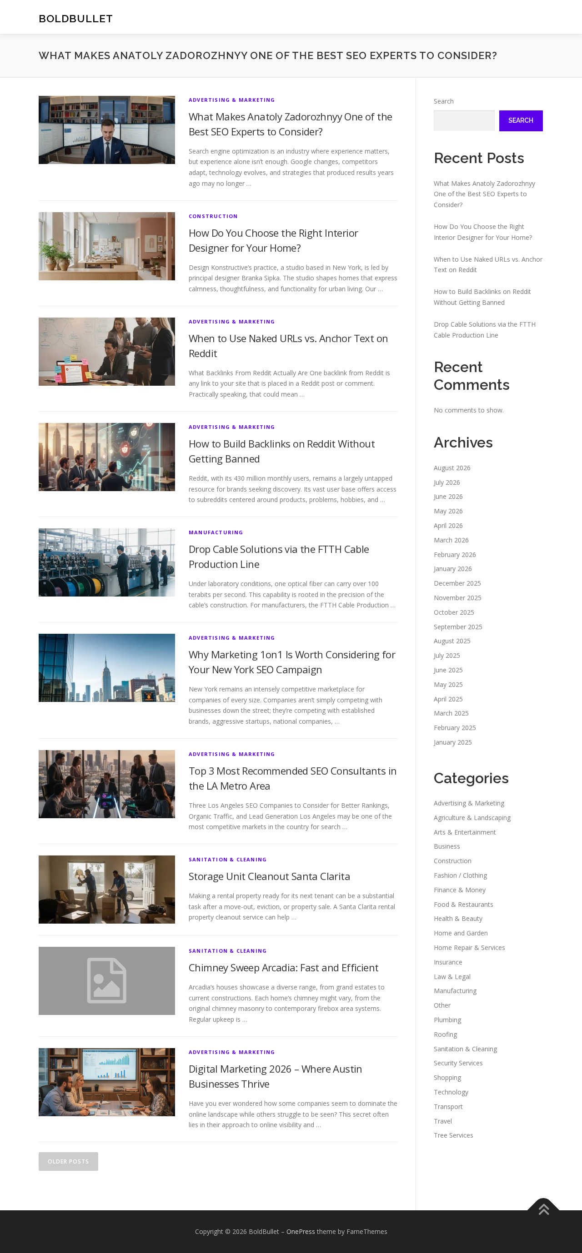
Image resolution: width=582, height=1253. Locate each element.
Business (447, 846)
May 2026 (448, 511)
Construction (213, 216)
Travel (443, 1121)
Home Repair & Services (469, 947)
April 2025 (448, 699)
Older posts (68, 1161)
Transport (448, 1106)
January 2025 (453, 742)
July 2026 (447, 482)
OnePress (300, 1231)
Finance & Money (460, 889)
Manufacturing (216, 532)
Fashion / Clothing (460, 875)
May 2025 (448, 684)
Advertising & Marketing (232, 99)
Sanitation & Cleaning (228, 859)
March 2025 (451, 713)
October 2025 (454, 612)
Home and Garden (461, 933)
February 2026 (455, 554)
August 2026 (452, 467)
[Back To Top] (543, 1210)
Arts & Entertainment (465, 832)
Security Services (458, 1063)
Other (442, 1005)
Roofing (445, 1034)
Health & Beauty (458, 918)
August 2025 (452, 640)
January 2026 (453, 568)
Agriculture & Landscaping (472, 817)
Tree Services (453, 1135)
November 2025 (458, 597)
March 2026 (451, 540)
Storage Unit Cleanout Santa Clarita (269, 876)
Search (444, 101)
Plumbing (447, 1019)
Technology (451, 1092)
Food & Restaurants (463, 904)
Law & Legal (452, 976)
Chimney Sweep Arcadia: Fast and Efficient (283, 967)
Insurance (448, 962)
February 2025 (455, 727)
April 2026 (448, 525)
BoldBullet (76, 18)
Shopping (447, 1077)
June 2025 (448, 670)
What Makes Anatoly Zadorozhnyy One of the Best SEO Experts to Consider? (484, 194)
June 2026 (448, 496)
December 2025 (457, 583)
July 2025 (447, 655)
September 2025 (458, 626)
